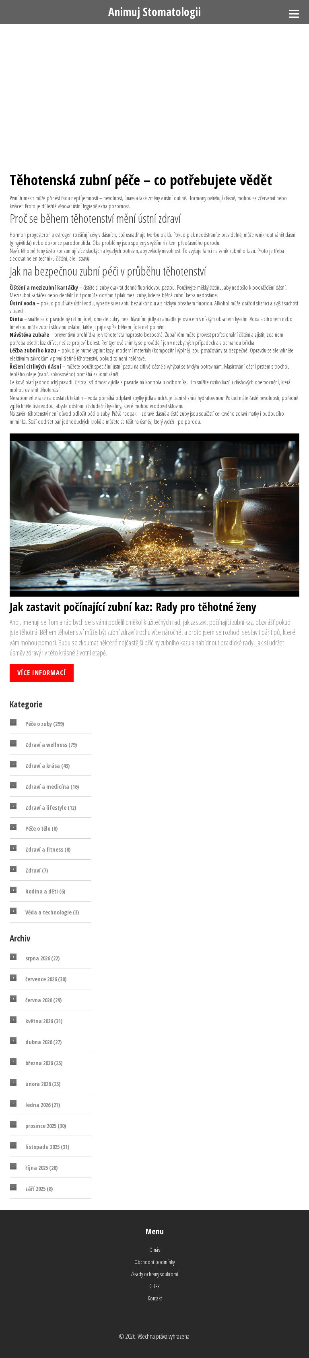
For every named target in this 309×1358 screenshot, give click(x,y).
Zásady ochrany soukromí (154, 1274)
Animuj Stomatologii (154, 11)
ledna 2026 (42, 1105)
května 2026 (43, 1021)
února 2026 (42, 1084)
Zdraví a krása (47, 765)
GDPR (154, 1286)
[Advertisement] (154, 84)
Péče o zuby (44, 724)
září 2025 (39, 1188)
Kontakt (155, 1298)
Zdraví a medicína (52, 786)
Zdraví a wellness (51, 744)
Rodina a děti (45, 891)
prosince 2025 (45, 1126)
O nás (154, 1250)
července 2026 (45, 979)
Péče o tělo (41, 828)
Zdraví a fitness (47, 849)
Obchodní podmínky (154, 1262)
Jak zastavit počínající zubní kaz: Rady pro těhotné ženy (133, 607)
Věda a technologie (52, 912)
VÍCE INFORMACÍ (41, 672)
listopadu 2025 (47, 1147)
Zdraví (36, 870)
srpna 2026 (42, 958)
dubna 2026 (43, 1042)
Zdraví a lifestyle (50, 807)
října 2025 (41, 1167)
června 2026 (43, 1000)
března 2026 (43, 1063)
